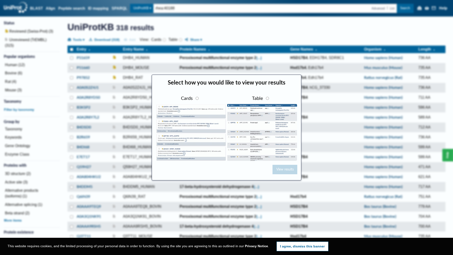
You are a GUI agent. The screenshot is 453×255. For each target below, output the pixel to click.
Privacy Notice (256, 246)
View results (285, 169)
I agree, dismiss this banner (302, 246)
